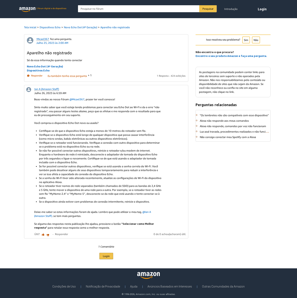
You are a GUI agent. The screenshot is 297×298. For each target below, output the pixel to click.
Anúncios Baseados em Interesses (169, 286)
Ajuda (133, 286)
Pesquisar (208, 8)
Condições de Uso (64, 286)
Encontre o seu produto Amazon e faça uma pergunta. (231, 56)
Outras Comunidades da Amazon (223, 286)
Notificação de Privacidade (103, 286)
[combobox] (147, 8)
